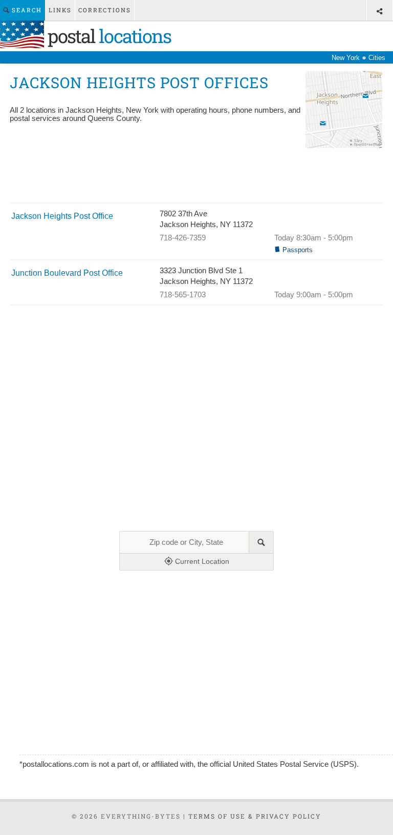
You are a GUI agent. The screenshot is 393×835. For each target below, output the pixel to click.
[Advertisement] (196, 177)
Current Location (201, 561)
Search (25, 10)
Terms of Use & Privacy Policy (254, 816)
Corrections (104, 10)
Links (60, 10)
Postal (107, 36)
